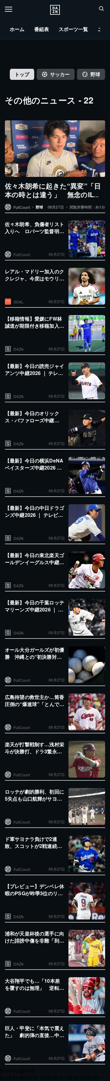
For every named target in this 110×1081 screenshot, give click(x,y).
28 (42, 1077)
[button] (101, 8)
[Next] (28, 1070)
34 (83, 1077)
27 (35, 1077)
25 (22, 1077)
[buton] (55, 9)
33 (76, 1077)
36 (96, 1077)
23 (9, 1077)
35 (89, 1077)
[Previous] (11, 1070)
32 (69, 1077)
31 (62, 1077)
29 (49, 1077)
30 (56, 1077)
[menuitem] (17, 29)
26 (29, 1077)
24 (15, 1077)
